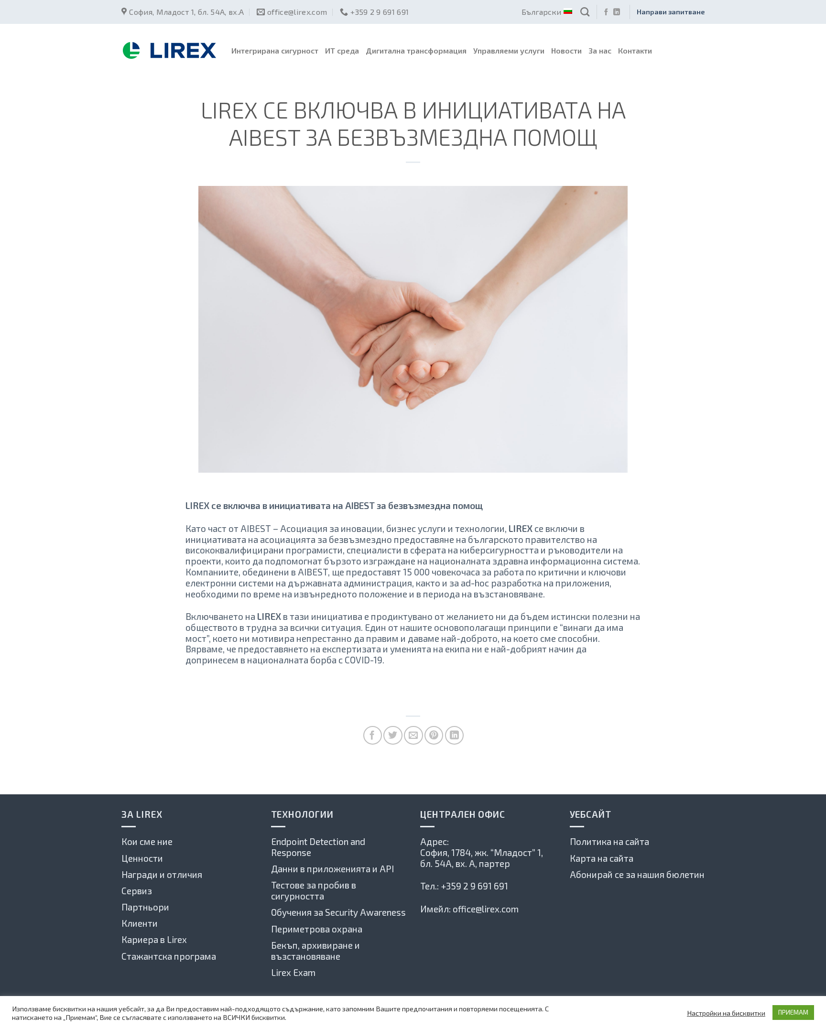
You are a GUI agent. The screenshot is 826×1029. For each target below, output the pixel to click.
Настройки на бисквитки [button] (726, 1012)
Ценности (142, 858)
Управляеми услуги (508, 50)
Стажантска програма (168, 956)
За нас (599, 50)
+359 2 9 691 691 (474, 885)
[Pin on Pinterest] (433, 735)
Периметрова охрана (316, 928)
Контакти (635, 50)
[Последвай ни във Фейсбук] (606, 12)
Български (541, 11)
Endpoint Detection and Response (318, 847)
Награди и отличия (161, 874)
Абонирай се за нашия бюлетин (637, 874)
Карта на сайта (601, 858)
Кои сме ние (147, 841)
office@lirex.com (486, 908)
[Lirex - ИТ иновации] (169, 50)
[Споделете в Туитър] (392, 735)
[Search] (584, 12)
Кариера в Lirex (154, 939)
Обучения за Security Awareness (338, 912)
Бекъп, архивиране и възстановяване (315, 951)
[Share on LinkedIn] (454, 735)
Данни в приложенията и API (332, 868)
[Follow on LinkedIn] (616, 12)
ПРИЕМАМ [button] (793, 1012)
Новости (566, 50)
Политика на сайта (609, 841)
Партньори (145, 906)
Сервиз (136, 890)
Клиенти (139, 923)
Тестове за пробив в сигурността (313, 890)
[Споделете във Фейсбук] (372, 735)
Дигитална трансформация (416, 50)
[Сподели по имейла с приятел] (413, 735)
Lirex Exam (293, 972)
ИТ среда (342, 50)
